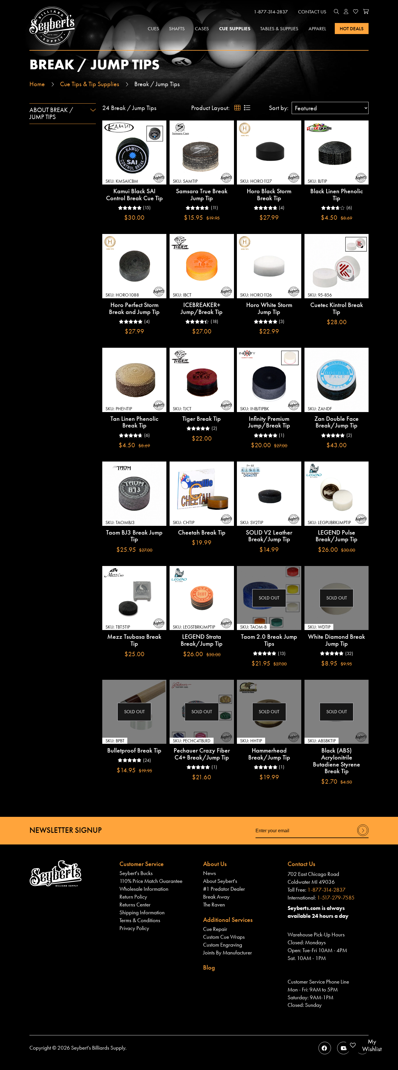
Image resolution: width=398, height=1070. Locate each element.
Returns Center (135, 904)
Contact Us (312, 11)
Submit (363, 835)
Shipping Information (142, 912)
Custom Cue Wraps (224, 937)
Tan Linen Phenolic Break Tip (134, 422)
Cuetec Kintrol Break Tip (336, 308)
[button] (336, 11)
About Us (215, 864)
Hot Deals (352, 28)
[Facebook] (324, 1048)
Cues (153, 28)
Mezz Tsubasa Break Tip (134, 640)
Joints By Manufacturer (227, 952)
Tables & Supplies (279, 28)
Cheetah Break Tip (202, 532)
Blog (209, 967)
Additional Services (228, 920)
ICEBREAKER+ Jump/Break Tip (202, 308)
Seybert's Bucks (136, 873)
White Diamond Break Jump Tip (336, 640)
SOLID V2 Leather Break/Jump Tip (269, 535)
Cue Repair (215, 929)
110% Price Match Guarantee (150, 881)
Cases (202, 28)
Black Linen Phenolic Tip (336, 194)
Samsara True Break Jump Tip (202, 194)
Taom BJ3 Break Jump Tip (134, 535)
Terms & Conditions (139, 920)
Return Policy (133, 896)
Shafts (177, 28)
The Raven (214, 904)
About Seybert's (220, 881)
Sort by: (278, 108)
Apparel (317, 28)
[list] (247, 108)
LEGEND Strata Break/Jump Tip (202, 640)
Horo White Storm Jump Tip (269, 308)
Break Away (216, 896)
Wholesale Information (143, 888)
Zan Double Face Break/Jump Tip (336, 422)
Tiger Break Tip (201, 419)
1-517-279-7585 (336, 897)
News (209, 873)
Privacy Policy (134, 928)
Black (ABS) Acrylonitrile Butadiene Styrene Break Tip (336, 760)
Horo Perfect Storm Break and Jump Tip (134, 308)
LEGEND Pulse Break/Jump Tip (337, 535)
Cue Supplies (234, 28)
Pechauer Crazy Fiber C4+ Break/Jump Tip (202, 753)
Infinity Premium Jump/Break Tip (269, 422)
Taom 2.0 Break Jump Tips (269, 640)
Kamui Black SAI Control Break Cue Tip (134, 194)
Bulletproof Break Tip (134, 750)
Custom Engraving (222, 944)
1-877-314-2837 (271, 11)
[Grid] (237, 108)
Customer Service (141, 864)
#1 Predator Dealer (224, 888)
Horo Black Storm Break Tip (269, 194)
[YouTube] (343, 1048)
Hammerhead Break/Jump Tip (269, 753)
